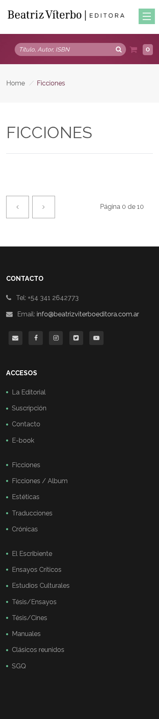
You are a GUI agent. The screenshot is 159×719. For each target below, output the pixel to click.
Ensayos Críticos (37, 569)
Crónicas (25, 529)
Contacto (26, 424)
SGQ (19, 666)
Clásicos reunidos (38, 650)
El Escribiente (32, 554)
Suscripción (29, 408)
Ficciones (26, 465)
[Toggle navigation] (147, 16)
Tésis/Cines (29, 618)
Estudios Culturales (41, 585)
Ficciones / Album (40, 481)
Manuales (26, 634)
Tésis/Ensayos (34, 602)
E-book (23, 440)
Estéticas (26, 497)
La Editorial (29, 392)
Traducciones (32, 513)
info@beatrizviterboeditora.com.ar (88, 314)
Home (15, 83)
